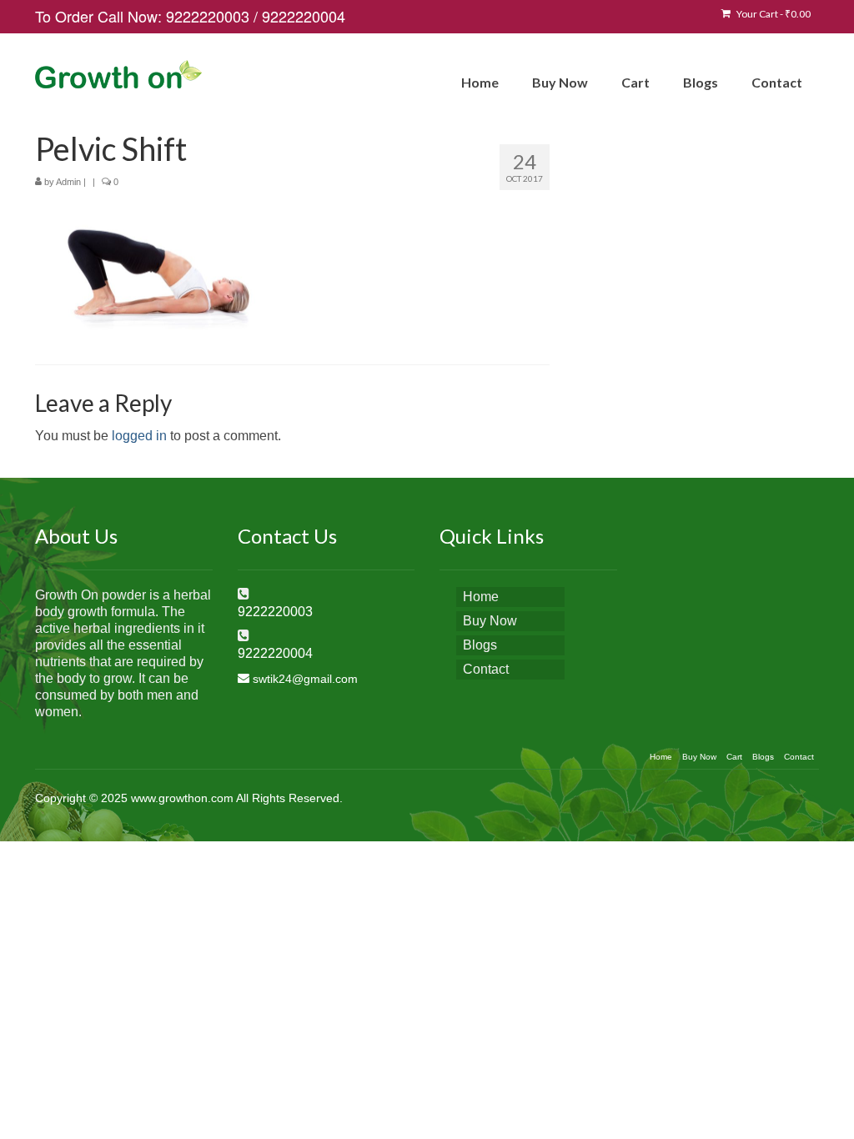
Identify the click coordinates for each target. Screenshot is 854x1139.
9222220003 (207, 16)
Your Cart (773, 14)
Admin (68, 182)
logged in (139, 436)
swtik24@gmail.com (305, 678)
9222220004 (303, 16)
